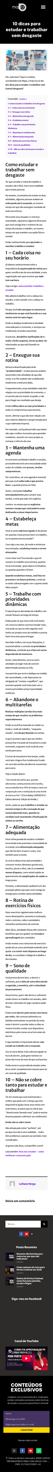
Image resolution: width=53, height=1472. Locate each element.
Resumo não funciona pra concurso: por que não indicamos (30, 1256)
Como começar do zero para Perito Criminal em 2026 (31, 1268)
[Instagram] (31, 1234)
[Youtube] (26, 1234)
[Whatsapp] (38, 1450)
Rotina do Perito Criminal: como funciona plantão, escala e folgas (30, 1281)
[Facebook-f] (21, 1234)
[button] (43, 7)
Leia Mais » (20, 1262)
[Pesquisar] (44, 1224)
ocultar (23, 99)
